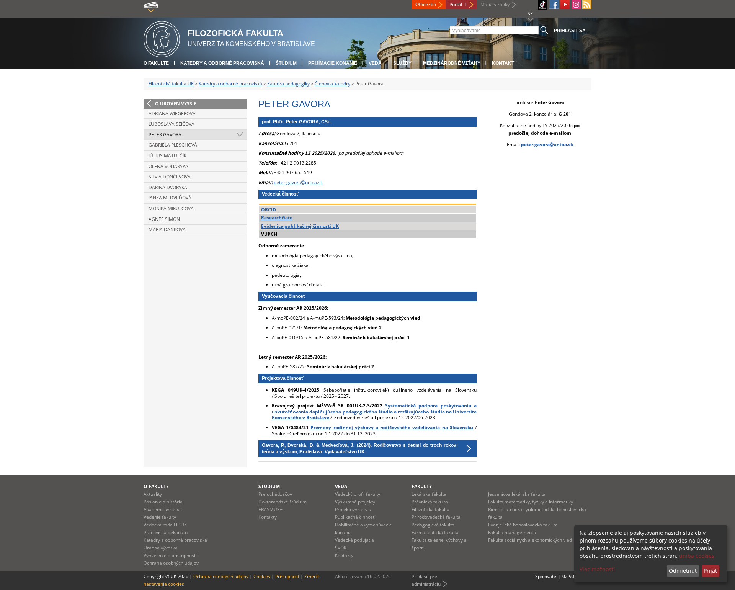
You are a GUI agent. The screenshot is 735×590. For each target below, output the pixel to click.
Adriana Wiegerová (172, 113)
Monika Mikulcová (171, 208)
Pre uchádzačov (275, 494)
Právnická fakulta (430, 501)
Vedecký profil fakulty (357, 494)
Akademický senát (163, 509)
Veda (375, 63)
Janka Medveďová (170, 197)
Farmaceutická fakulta (435, 532)
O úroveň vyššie (175, 103)
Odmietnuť (683, 570)
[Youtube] (565, 4)
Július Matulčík (167, 155)
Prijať (710, 570)
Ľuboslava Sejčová (171, 124)
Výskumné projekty (355, 501)
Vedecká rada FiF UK (165, 524)
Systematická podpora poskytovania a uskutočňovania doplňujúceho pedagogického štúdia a (374, 408)
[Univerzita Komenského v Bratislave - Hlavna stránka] (162, 38)
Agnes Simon (164, 219)
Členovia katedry (332, 83)
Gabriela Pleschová (173, 145)
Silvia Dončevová (170, 176)
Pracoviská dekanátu (166, 532)
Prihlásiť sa (570, 30)
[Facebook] (554, 4)
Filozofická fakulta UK (171, 83)
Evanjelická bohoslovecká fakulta (523, 524)
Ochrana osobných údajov (171, 563)
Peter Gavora (165, 134)
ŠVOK (340, 547)
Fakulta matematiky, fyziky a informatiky (530, 501)
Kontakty (267, 517)
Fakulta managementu (512, 532)
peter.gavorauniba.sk (298, 182)
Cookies (261, 576)
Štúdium (286, 63)
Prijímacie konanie (332, 63)
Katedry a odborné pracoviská (222, 63)
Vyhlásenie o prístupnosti (170, 555)
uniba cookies (696, 555)
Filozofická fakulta (430, 509)
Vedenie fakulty (160, 517)
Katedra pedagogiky (288, 83)
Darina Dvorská (168, 187)
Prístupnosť (287, 576)
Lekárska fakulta (429, 494)
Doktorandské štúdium (282, 501)
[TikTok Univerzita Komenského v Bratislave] (542, 5)
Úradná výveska (161, 547)
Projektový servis (353, 509)
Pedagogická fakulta (433, 524)
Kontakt (503, 63)
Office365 (425, 4)
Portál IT (458, 4)
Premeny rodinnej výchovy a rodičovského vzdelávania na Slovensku (391, 427)
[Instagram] (576, 4)
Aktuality (153, 494)
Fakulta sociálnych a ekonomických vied (530, 540)
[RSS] (586, 4)
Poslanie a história (163, 501)
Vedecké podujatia (354, 540)
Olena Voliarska (168, 166)
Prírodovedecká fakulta (436, 517)
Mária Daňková (167, 229)
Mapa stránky (495, 4)
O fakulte (156, 63)
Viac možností (597, 569)
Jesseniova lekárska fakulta (517, 494)
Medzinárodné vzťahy (451, 63)
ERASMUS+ (270, 509)
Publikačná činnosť (354, 517)
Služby (402, 63)
